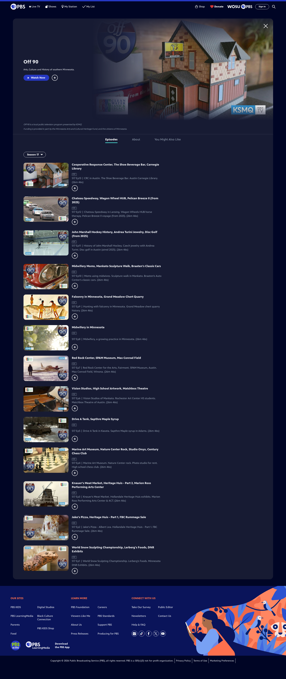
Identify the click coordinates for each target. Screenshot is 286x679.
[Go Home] (266, 26)
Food (13, 633)
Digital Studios (45, 607)
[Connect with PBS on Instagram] (134, 634)
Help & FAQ (138, 624)
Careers (102, 607)
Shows (52, 6)
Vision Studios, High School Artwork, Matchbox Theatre (110, 388)
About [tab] (136, 139)
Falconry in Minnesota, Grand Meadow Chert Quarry (108, 296)
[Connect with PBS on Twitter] (156, 634)
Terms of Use (200, 660)
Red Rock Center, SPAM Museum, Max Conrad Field (106, 358)
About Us (76, 624)
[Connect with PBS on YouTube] (163, 634)
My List (90, 6)
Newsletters (139, 615)
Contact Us (164, 615)
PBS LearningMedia (22, 615)
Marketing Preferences (222, 660)
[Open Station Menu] (239, 6)
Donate (218, 6)
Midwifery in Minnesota (88, 327)
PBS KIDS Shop (45, 628)
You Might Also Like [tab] (168, 139)
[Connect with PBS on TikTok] (141, 634)
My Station (70, 6)
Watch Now (38, 77)
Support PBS (105, 624)
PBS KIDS (16, 607)
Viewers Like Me (80, 615)
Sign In (262, 6)
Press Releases (79, 633)
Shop (202, 6)
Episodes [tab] (111, 139)
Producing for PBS (108, 633)
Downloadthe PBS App (62, 645)
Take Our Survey (141, 607)
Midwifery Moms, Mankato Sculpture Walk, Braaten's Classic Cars (116, 266)
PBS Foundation (80, 607)
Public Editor (165, 607)
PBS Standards (106, 615)
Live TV (36, 6)
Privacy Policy (183, 660)
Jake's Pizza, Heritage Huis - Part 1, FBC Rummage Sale (109, 517)
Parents (15, 624)
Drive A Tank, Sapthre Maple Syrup (95, 419)
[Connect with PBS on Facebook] (149, 634)
